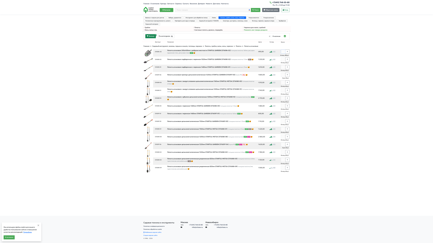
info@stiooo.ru (197, 227)
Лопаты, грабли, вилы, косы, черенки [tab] (232, 17)
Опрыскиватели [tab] (254, 17)
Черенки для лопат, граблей (254, 27)
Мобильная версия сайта (152, 232)
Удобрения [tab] (282, 21)
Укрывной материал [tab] (151, 24)
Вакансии (193, 4)
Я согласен (9, 237)
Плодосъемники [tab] (268, 17)
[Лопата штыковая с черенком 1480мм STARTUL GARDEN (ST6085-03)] (148, 107)
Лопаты (197, 27)
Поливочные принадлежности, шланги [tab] (157, 21)
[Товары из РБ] (243, 75)
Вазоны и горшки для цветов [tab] (154, 17)
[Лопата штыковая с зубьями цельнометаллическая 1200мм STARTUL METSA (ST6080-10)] (148, 99)
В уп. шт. (285, 78)
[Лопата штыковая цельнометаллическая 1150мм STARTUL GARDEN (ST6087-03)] (148, 122)
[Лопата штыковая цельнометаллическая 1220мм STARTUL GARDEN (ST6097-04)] (148, 145)
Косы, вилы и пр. (151, 30)
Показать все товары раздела (255, 30)
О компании (154, 4)
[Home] (150, 10)
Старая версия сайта (150, 235)
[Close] (38, 225)
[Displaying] (285, 36)
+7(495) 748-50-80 (196, 225)
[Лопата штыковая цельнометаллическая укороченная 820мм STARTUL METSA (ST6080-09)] (148, 169)
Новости (209, 4)
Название (170, 42)
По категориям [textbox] (164, 36)
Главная (146, 4)
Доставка (216, 4)
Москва (184, 222)
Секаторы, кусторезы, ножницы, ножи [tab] (235, 21)
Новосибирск (211, 222)
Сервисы (178, 4)
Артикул (158, 42)
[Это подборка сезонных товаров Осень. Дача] (194, 53)
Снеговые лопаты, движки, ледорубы (208, 30)
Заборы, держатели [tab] (174, 17)
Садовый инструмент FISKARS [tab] (209, 21)
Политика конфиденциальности (154, 226)
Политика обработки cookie (152, 229)
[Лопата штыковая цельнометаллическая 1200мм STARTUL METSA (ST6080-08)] (148, 138)
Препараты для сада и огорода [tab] (185, 21)
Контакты (225, 4)
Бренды (163, 4)
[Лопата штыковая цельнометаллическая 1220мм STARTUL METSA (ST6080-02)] (148, 153)
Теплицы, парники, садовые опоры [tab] (263, 21)
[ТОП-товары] (248, 137)
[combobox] (166, 36)
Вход (286, 10)
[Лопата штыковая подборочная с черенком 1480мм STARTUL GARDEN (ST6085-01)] (148, 68)
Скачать (186, 4)
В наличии (276, 36)
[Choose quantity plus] (287, 52)
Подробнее (27, 232)
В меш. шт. (284, 55)
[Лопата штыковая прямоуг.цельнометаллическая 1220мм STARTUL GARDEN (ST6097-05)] (148, 76)
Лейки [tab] (214, 17)
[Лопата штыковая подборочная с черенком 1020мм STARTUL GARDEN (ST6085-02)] (148, 60)
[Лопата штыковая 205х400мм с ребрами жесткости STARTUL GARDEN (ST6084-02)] (148, 53)
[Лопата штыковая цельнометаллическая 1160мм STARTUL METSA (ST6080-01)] (148, 130)
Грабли (147, 27)
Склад (272, 42)
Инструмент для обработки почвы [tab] (197, 17)
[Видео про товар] (249, 59)
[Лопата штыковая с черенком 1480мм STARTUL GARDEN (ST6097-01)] (148, 115)
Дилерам (201, 4)
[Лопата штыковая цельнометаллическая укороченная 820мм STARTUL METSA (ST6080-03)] (148, 161)
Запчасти (170, 4)
